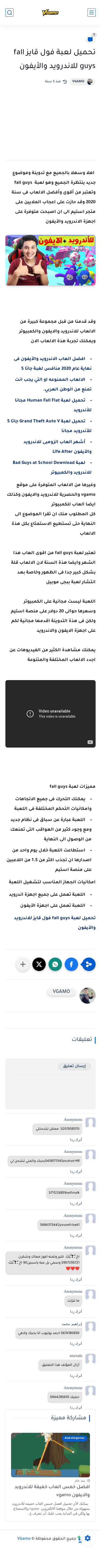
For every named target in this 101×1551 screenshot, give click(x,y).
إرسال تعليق (74, 1066)
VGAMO (78, 82)
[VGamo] (50, 13)
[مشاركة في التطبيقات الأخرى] (23, 964)
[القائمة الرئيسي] (92, 12)
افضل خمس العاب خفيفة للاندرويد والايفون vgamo (52, 1491)
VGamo (24, 1539)
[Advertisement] (50, 118)
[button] (71, 964)
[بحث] (9, 12)
